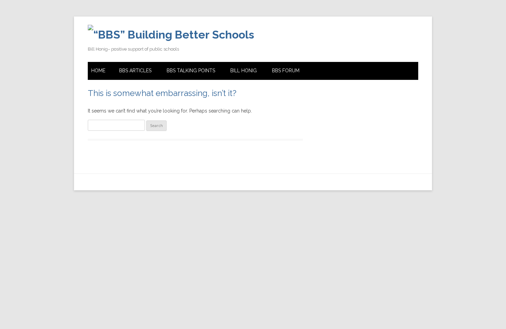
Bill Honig (243, 70)
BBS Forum (285, 70)
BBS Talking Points (191, 70)
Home (98, 70)
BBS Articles (135, 70)
